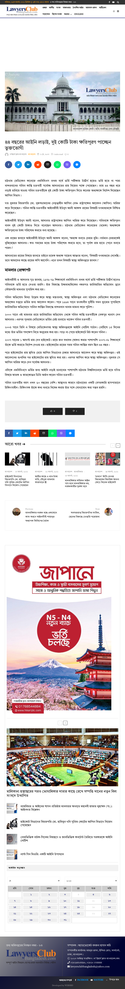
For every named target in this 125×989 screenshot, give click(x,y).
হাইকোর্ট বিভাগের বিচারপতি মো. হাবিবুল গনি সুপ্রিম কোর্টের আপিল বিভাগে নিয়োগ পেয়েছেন (17, 481)
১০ (65, 901)
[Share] (8, 164)
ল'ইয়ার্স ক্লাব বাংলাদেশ (18, 154)
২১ (15, 913)
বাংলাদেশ (31, 154)
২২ (31, 913)
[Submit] (38, 164)
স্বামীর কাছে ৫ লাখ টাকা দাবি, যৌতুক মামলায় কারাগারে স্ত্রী (46, 479)
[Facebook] (109, 2)
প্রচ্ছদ (44, 8)
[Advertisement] (62, 42)
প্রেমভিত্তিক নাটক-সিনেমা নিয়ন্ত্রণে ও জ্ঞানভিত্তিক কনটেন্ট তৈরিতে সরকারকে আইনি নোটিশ (66, 839)
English (78, 14)
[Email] (47, 164)
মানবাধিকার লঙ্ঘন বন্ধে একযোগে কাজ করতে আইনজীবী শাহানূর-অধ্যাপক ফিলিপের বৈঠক (41, 515)
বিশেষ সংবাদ (57, 14)
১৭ (65, 907)
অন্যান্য (66, 14)
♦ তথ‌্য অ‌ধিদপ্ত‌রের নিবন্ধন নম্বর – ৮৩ (63, 2)
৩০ (49, 920)
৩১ (65, 920)
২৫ (78, 913)
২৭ (109, 913)
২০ (109, 907)
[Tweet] (18, 164)
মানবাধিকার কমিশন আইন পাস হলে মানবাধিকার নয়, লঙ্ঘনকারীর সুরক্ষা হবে (77, 483)
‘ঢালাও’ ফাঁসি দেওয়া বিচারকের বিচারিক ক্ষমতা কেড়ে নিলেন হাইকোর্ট (107, 479)
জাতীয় (51, 8)
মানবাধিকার (78, 472)
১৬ (49, 907)
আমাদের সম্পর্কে (65, 980)
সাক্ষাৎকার (66, 8)
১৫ (31, 907)
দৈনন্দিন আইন (78, 8)
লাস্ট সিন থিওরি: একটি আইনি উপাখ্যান (42, 854)
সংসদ (58, 8)
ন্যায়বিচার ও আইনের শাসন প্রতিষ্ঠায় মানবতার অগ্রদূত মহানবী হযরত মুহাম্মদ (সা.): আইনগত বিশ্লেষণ (66, 808)
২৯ (31, 920)
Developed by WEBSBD (62, 986)
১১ (78, 901)
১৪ (15, 907)
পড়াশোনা (46, 14)
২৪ (65, 913)
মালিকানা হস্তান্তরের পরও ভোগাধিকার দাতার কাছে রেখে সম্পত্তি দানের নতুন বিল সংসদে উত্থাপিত (62, 794)
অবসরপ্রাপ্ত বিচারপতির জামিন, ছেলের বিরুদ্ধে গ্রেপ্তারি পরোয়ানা (84, 513)
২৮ (14, 920)
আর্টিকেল (102, 8)
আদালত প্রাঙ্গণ (91, 8)
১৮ (78, 907)
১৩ (109, 901)
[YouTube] (113, 2)
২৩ (49, 913)
